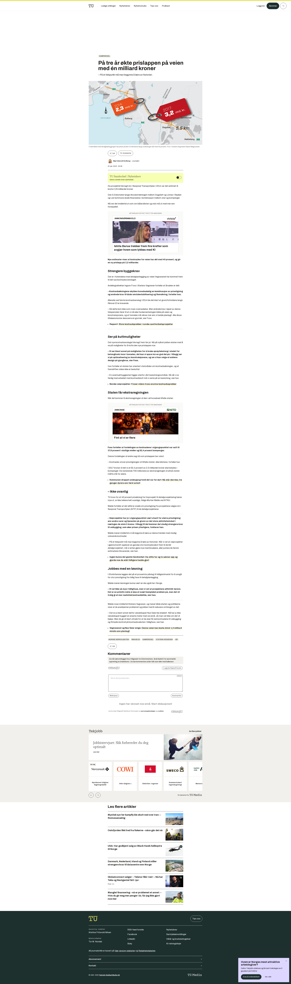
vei (176, 639)
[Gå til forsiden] (91, 6)
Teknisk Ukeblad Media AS (109, 975)
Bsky (129, 943)
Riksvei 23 (136, 639)
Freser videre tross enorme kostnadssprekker (153, 384)
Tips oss (196, 919)
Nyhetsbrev (171, 930)
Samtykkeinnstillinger (176, 934)
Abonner (273, 6)
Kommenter (127, 153)
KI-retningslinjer (173, 943)
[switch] (178, 177)
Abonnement (95, 959)
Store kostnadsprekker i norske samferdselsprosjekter (146, 324)
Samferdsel (104, 56)
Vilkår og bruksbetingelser (178, 939)
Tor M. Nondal (95, 941)
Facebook (132, 934)
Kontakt (92, 965)
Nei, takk (268, 977)
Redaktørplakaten (146, 951)
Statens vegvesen (164, 639)
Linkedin (131, 939)
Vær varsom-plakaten (125, 951)
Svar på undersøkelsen (251, 977)
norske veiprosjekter (119, 639)
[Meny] (283, 6)
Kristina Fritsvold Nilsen (100, 932)
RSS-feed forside (135, 930)
